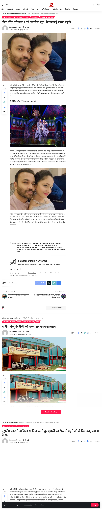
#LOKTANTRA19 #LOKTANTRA (27, 247)
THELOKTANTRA (53, 249)
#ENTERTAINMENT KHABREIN (47, 245)
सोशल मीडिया (50, 17)
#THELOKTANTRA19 (23, 249)
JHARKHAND (43, 249)
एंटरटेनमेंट (27, 17)
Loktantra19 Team (15, 27)
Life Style (19, 17)
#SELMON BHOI (58, 247)
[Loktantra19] (51, 5)
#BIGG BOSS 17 (36, 243)
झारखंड (13, 321)
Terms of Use (39, 505)
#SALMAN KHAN (47, 247)
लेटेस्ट (19, 251)
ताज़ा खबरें (62, 249)
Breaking (6, 321)
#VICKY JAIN (35, 249)
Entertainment (8, 17)
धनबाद (25, 321)
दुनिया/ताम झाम (35, 17)
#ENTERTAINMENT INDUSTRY (27, 245)
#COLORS (45, 243)
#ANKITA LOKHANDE (24, 243)
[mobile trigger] (3, 4)
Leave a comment (57, 307)
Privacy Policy (28, 505)
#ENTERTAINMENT (54, 243)
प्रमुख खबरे (42, 17)
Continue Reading (51, 412)
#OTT (39, 247)
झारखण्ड (19, 321)
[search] (93, 4)
